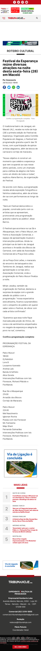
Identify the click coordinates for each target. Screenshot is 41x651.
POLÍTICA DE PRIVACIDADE (23, 593)
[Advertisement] (20, 31)
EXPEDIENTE (14, 592)
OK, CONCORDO (20, 647)
